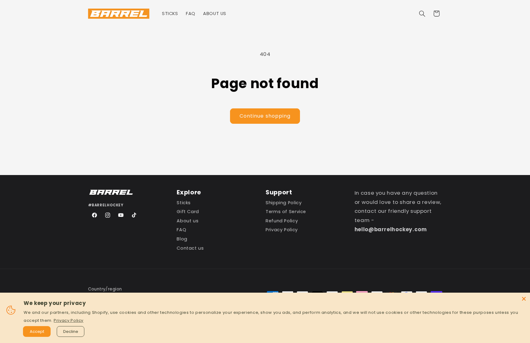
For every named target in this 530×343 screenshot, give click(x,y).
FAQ (181, 230)
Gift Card (188, 212)
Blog (182, 239)
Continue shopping (265, 115)
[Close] (524, 299)
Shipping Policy (283, 203)
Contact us (190, 248)
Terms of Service (286, 212)
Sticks (184, 203)
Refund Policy (282, 221)
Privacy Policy (282, 230)
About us (187, 221)
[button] (422, 13)
